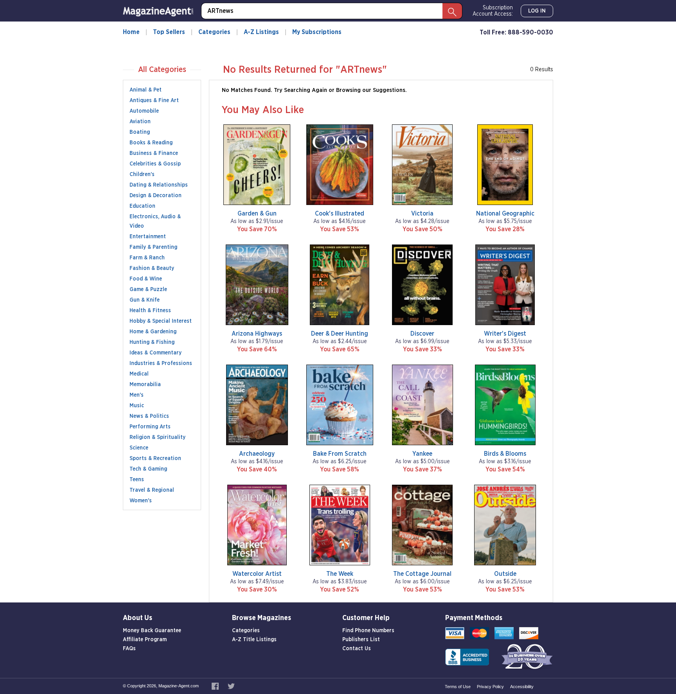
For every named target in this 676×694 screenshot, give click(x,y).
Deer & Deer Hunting (339, 334)
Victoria (422, 213)
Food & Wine (145, 279)
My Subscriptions (317, 32)
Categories (214, 32)
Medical (139, 374)
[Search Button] (452, 11)
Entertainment (147, 236)
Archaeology (257, 454)
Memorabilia (145, 384)
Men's (136, 395)
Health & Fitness (150, 310)
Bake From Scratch (340, 454)
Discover (422, 334)
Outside (505, 574)
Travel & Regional (151, 490)
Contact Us (356, 648)
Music (136, 405)
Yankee (422, 454)
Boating (139, 132)
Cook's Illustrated (339, 213)
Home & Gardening (152, 331)
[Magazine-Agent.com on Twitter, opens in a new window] (231, 685)
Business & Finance (153, 153)
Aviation (140, 121)
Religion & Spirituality (157, 437)
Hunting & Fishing (151, 342)
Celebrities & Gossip (155, 164)
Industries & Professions (160, 363)
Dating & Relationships (158, 185)
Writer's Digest (505, 334)
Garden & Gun (257, 213)
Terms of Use (458, 686)
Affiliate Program (145, 639)
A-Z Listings (261, 32)
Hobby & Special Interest (160, 321)
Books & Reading (151, 143)
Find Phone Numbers (368, 630)
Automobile (144, 111)
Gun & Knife (144, 300)
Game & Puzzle (148, 289)
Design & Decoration (155, 195)
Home (131, 32)
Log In (537, 11)
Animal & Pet (145, 90)
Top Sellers (169, 32)
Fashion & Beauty (151, 268)
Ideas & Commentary (155, 353)
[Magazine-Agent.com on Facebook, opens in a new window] (216, 685)
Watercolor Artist (257, 574)
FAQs (129, 648)
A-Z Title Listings (254, 639)
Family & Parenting (153, 247)
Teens (136, 479)
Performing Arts (150, 427)
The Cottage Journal (422, 574)
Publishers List (361, 639)
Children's (142, 174)
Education (142, 206)
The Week (339, 574)
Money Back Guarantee (152, 630)
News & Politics (149, 416)
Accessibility (522, 686)
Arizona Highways (257, 334)
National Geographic (505, 213)
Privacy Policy (490, 686)
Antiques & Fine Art (154, 100)
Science (138, 448)
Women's (140, 500)
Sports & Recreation (155, 458)
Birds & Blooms (505, 454)
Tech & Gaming (148, 469)
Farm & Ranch (147, 258)
